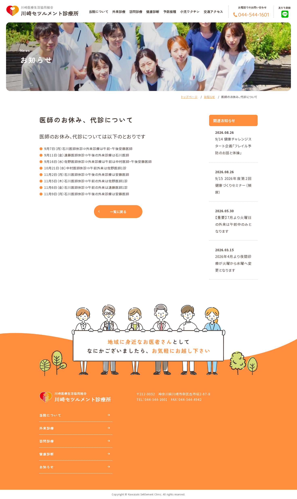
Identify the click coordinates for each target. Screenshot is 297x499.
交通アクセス (213, 11)
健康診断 (152, 11)
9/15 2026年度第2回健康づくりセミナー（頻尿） (233, 185)
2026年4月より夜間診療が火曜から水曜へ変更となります (233, 263)
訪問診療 (135, 11)
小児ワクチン (190, 11)
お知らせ (209, 97)
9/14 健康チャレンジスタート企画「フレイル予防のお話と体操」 (233, 145)
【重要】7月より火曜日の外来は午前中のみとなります (233, 224)
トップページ (189, 97)
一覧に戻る (118, 211)
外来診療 (118, 11)
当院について (98, 11)
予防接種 (169, 11)
